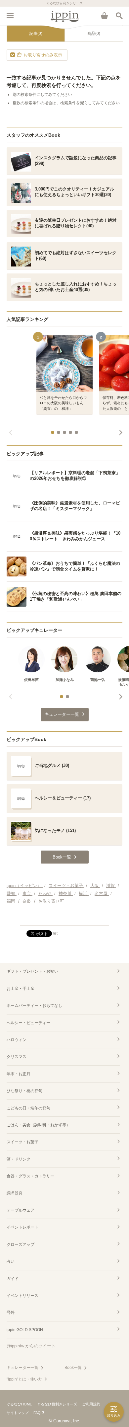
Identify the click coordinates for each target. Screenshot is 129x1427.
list (55, 933)
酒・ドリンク (18, 1159)
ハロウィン (16, 1039)
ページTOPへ (64, 917)
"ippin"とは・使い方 (24, 1379)
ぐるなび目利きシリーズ (57, 1404)
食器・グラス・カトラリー (30, 1176)
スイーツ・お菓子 (22, 1142)
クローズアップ (20, 1244)
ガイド (13, 1278)
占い (11, 1261)
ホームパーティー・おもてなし (34, 1005)
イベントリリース (22, 1295)
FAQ (37, 1413)
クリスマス (16, 1056)
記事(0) (35, 33)
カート (104, 15)
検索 (119, 15)
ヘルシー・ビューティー (28, 1022)
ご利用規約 (91, 1404)
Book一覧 (73, 1367)
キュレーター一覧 (22, 1367)
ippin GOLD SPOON (25, 1329)
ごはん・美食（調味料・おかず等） (38, 1125)
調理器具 (14, 1193)
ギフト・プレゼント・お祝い (32, 971)
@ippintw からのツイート (31, 1345)
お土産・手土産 (20, 988)
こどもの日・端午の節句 (28, 1108)
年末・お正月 (18, 1074)
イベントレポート (22, 1227)
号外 (11, 1312)
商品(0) (93, 33)
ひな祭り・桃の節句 (24, 1091)
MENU (10, 15)
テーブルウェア (20, 1210)
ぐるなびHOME (19, 1404)
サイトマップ (17, 1413)
